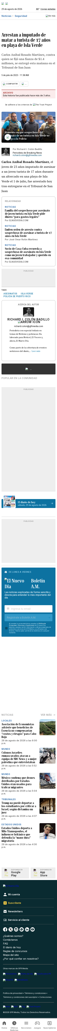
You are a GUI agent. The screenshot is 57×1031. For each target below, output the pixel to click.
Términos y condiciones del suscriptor (20, 997)
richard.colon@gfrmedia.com (27, 155)
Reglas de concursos (15, 951)
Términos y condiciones (35, 993)
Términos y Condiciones (26, 625)
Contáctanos (10, 939)
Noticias (6, 15)
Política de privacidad (12, 993)
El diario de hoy (12, 947)
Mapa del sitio (11, 955)
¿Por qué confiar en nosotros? (21, 958)
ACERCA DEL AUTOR (28, 304)
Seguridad (21, 15)
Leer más (36, 351)
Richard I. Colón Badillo (28, 319)
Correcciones (45, 997)
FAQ (5, 943)
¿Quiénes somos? (13, 936)
